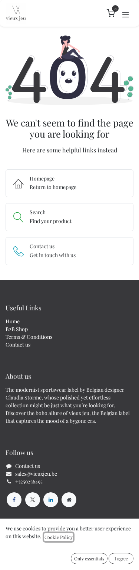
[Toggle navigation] (125, 13)
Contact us (18, 344)
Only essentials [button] (89, 558)
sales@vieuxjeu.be (36, 473)
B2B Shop (17, 329)
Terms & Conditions (29, 336)
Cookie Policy (58, 537)
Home (13, 321)
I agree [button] (121, 558)
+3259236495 (29, 481)
